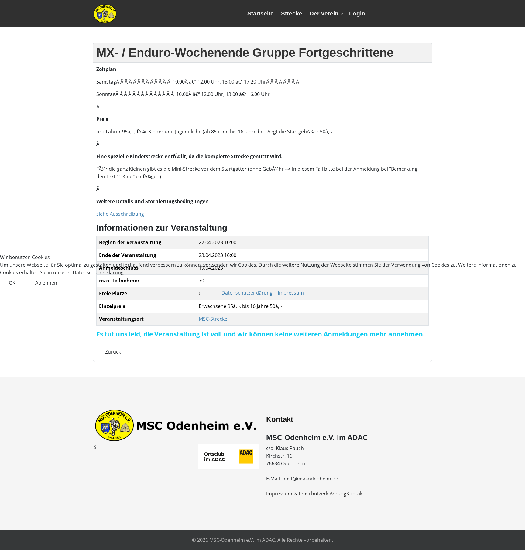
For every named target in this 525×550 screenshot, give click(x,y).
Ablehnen (46, 282)
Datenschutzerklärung (247, 292)
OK (12, 282)
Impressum (291, 292)
